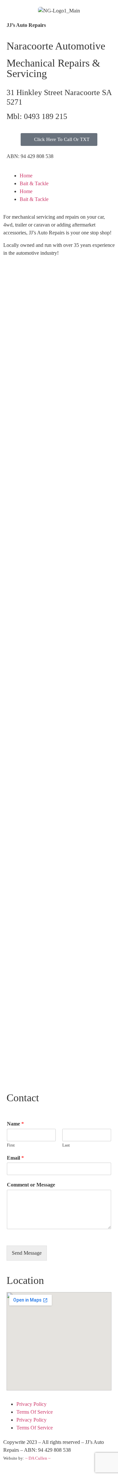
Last (66, 1145)
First (11, 1145)
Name (15, 1124)
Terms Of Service (34, 1412)
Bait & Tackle (34, 183)
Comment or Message (31, 1185)
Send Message (27, 1253)
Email (15, 1158)
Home (26, 175)
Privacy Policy (31, 1404)
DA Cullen (38, 1458)
